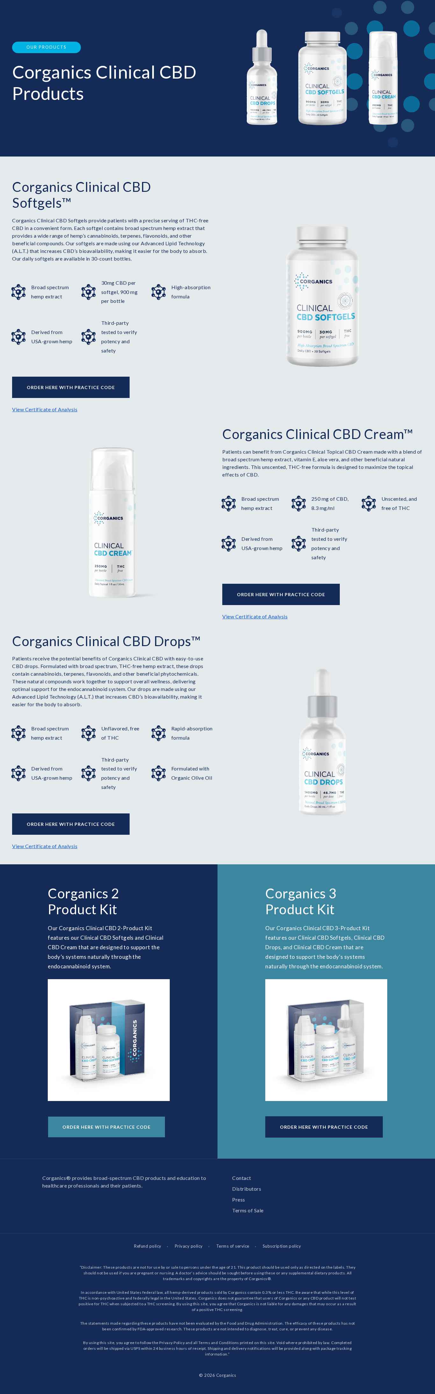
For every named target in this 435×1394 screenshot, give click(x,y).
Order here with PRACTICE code (71, 387)
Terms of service (232, 1246)
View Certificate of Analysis (44, 409)
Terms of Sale (248, 1210)
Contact (241, 1178)
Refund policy (147, 1246)
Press (238, 1199)
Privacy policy (189, 1246)
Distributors (246, 1189)
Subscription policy (282, 1246)
